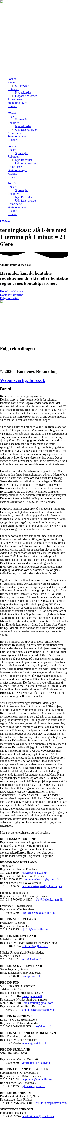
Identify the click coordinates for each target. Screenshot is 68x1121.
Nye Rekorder (23, 160)
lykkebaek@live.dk (33, 1086)
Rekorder (13, 89)
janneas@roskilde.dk (34, 1043)
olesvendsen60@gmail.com (38, 912)
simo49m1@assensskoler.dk (38, 1009)
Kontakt (12, 177)
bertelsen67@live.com (35, 946)
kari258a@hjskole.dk (34, 872)
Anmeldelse (15, 99)
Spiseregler (21, 85)
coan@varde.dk (31, 976)
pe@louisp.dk (43, 1026)
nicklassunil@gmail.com (38, 1003)
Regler (11, 82)
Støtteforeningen (17, 102)
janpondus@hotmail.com (37, 1079)
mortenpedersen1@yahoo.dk (42, 879)
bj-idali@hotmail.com (35, 929)
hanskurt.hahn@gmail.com (38, 1116)
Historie (12, 106)
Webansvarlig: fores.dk (22, 380)
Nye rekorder (23, 92)
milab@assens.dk (32, 996)
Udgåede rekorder (26, 96)
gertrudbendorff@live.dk (36, 1062)
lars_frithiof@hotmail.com (51, 1103)
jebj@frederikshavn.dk (49, 899)
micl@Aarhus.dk (32, 959)
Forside (12, 78)
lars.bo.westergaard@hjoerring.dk (42, 886)
